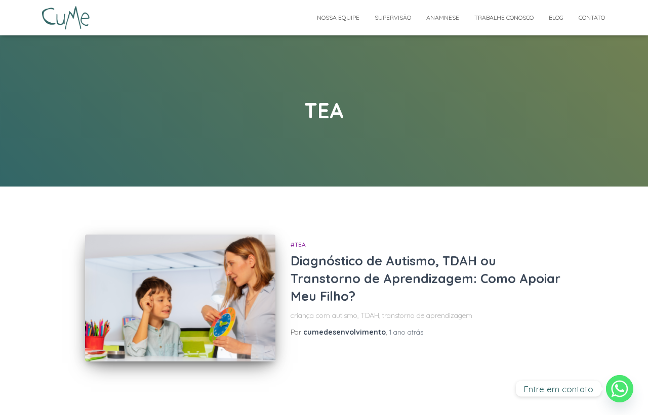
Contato (592, 17)
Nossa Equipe (338, 17)
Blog (556, 17)
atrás (406, 332)
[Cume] (66, 17)
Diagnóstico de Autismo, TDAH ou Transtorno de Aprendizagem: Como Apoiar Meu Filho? (425, 278)
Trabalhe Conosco (504, 17)
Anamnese (442, 17)
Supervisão (393, 17)
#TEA (298, 244)
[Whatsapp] (619, 388)
